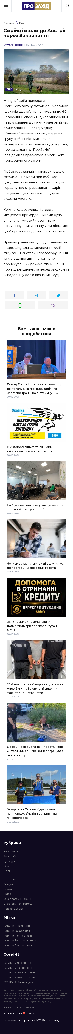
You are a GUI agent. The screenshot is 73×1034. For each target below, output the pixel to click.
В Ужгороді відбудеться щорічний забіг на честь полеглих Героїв (32, 449)
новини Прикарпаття (18, 935)
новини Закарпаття (17, 931)
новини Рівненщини (18, 945)
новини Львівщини (17, 926)
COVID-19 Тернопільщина (21, 977)
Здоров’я (10, 856)
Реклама (30, 1007)
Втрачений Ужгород (18, 903)
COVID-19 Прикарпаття (19, 972)
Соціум (8, 884)
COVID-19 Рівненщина (18, 982)
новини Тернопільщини (20, 940)
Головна (7, 1007)
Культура (10, 861)
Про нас (18, 1007)
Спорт (8, 889)
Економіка (11, 851)
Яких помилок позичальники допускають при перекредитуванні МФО (33, 626)
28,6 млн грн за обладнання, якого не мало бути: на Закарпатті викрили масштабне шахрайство (35, 688)
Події (7, 871)
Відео (7, 894)
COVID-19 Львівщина (18, 962)
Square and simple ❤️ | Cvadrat (19, 1013)
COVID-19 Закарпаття (18, 967)
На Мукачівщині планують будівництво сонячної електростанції (36, 507)
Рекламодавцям (14, 908)
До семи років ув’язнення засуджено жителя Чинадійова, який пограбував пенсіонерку (35, 751)
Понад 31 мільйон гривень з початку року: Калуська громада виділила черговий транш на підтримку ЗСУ (34, 389)
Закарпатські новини (18, 899)
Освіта (8, 866)
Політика (10, 879)
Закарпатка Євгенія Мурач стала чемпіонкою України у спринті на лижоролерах (32, 814)
